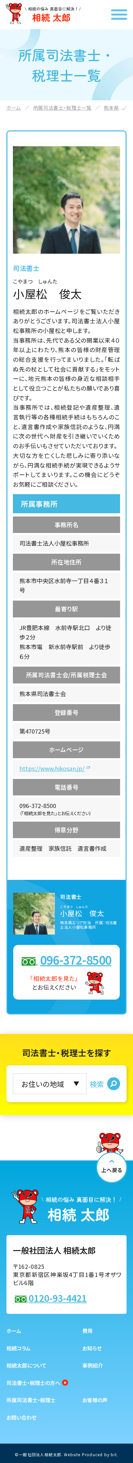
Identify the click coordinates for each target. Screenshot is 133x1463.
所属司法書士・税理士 (31, 1400)
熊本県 (111, 107)
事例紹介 (92, 1365)
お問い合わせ (21, 1417)
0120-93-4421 (58, 1297)
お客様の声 (94, 1400)
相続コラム (18, 1348)
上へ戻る (111, 1170)
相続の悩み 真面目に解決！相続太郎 (43, 13)
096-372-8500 (75, 959)
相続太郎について (26, 1365)
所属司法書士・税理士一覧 (62, 107)
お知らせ (92, 1348)
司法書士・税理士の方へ (33, 1383)
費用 (87, 1331)
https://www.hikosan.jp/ (52, 768)
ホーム (13, 107)
